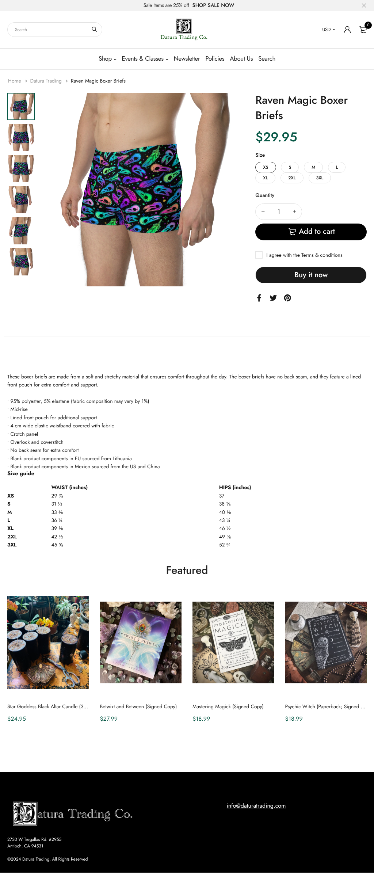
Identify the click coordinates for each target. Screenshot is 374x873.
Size (260, 155)
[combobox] (54, 29)
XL (265, 178)
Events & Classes (142, 58)
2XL (291, 178)
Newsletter (186, 58)
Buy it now (311, 275)
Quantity (264, 195)
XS (265, 167)
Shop (105, 58)
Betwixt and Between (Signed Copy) (138, 706)
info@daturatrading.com (256, 806)
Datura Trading (46, 81)
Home (15, 81)
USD (326, 29)
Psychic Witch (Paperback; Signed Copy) (329, 706)
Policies (214, 58)
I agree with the (304, 255)
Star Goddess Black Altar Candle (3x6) (48, 706)
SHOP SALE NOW (213, 5)
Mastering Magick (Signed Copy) (228, 706)
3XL (320, 178)
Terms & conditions (321, 255)
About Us (241, 58)
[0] (363, 29)
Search (266, 58)
